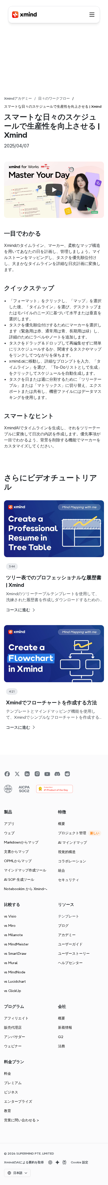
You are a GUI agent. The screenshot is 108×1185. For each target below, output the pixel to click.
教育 (7, 1111)
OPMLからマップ (18, 861)
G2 (60, 1037)
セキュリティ (68, 880)
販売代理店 (13, 1027)
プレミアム (13, 1083)
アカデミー (67, 935)
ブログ (63, 925)
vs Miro (10, 925)
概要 (61, 823)
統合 (61, 870)
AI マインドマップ (72, 842)
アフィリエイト (16, 1018)
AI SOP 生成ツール (19, 879)
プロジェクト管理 (72, 833)
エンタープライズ (18, 1101)
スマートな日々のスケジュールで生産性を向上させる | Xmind (52, 106)
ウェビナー (13, 1046)
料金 (7, 1073)
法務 (61, 1046)
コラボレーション (72, 861)
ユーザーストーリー (74, 953)
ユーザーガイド (70, 944)
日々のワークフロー (54, 98)
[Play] (54, 190)
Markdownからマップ (21, 842)
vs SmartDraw (15, 953)
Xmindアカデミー (18, 98)
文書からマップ (16, 851)
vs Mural (11, 963)
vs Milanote (13, 935)
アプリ (9, 823)
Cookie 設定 (79, 1162)
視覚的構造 (67, 852)
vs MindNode (14, 972)
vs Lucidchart (15, 981)
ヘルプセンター (70, 963)
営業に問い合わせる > (21, 1120)
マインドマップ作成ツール (25, 870)
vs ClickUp (12, 990)
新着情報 (65, 1027)
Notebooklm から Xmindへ (25, 889)
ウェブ (9, 833)
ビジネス (11, 1092)
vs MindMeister (16, 944)
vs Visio (10, 916)
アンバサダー (14, 1037)
